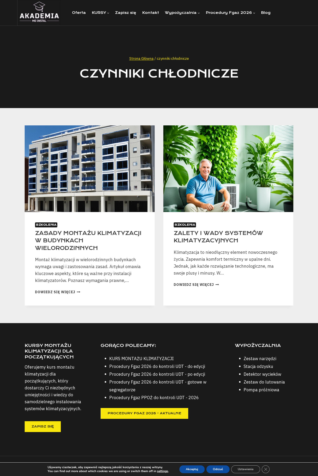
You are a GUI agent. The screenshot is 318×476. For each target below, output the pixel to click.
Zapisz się (125, 13)
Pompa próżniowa (261, 390)
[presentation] (90, 168)
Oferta (79, 13)
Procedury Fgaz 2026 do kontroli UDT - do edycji (157, 366)
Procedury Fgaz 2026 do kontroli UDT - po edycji (157, 374)
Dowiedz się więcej (57, 292)
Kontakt (150, 13)
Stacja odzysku (258, 366)
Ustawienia (246, 469)
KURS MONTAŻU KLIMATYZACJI (141, 358)
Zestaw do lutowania (264, 382)
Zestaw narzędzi (260, 358)
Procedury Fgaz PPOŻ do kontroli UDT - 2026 (154, 397)
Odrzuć (218, 469)
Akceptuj (192, 469)
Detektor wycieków (262, 374)
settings (162, 471)
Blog (265, 13)
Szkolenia (46, 224)
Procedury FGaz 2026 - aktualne (144, 413)
